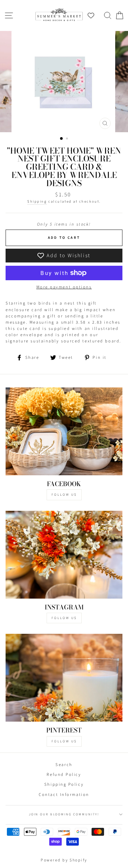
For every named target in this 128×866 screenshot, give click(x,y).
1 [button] (61, 138)
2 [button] (67, 139)
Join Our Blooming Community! (64, 814)
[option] (64, 81)
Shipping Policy (64, 784)
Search (63, 765)
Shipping (37, 201)
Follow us (64, 618)
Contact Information (64, 795)
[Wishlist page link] (94, 15)
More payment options (64, 287)
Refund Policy (64, 775)
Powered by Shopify (64, 860)
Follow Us (64, 494)
